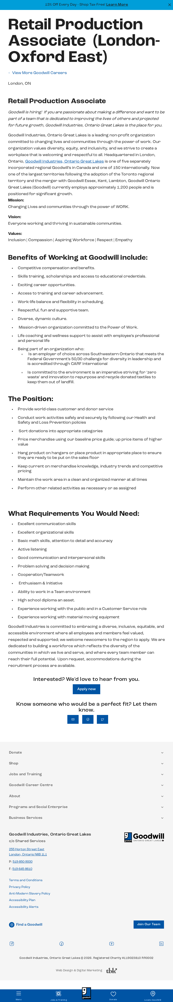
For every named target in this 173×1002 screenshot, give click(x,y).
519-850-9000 (22, 862)
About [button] (14, 796)
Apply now (86, 689)
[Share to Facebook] (87, 719)
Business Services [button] (25, 818)
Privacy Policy (19, 887)
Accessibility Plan (22, 900)
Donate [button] (15, 752)
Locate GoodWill (152, 1000)
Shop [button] (13, 763)
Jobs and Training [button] (25, 774)
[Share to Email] (73, 719)
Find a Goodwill (29, 925)
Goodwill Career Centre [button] (31, 785)
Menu (19, 1000)
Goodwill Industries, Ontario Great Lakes (64, 162)
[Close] (169, 4)
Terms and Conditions (26, 880)
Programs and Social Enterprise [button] (38, 807)
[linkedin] (161, 943)
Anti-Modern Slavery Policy (29, 893)
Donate (113, 1000)
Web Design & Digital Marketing (79, 971)
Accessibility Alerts (24, 907)
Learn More (117, 5)
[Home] (144, 839)
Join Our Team (148, 924)
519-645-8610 (22, 869)
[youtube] (111, 943)
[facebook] (61, 943)
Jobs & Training (58, 1000)
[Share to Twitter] (102, 719)
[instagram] (11, 943)
